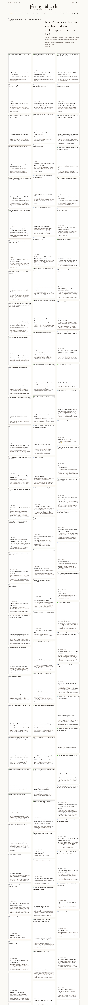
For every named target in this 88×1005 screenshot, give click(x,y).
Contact (68, 13)
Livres (55, 13)
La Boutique (42, 13)
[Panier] (77, 13)
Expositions (28, 13)
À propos (62, 13)
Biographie (21, 13)
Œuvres (50, 13)
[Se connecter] (74, 13)
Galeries (35, 13)
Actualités (13, 13)
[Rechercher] (72, 13)
